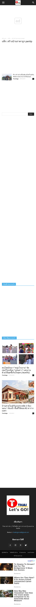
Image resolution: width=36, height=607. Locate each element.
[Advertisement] (18, 59)
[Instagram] (15, 545)
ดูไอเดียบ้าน (5, 552)
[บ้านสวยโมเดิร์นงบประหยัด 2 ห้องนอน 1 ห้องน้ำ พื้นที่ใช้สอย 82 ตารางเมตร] (18, 391)
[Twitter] (26, 545)
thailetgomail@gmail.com (21, 532)
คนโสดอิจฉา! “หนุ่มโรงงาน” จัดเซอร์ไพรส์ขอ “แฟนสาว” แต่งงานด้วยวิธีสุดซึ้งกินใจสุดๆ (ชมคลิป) (16, 370)
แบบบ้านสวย (31, 552)
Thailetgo (16, 78)
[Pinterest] (21, 545)
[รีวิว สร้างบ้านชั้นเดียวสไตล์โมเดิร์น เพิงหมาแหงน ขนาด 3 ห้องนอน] (7, 77)
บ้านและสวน (22, 552)
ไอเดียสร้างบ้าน (14, 552)
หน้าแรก (4, 38)
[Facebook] (10, 545)
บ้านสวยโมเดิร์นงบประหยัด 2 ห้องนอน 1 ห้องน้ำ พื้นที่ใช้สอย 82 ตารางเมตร (17, 408)
